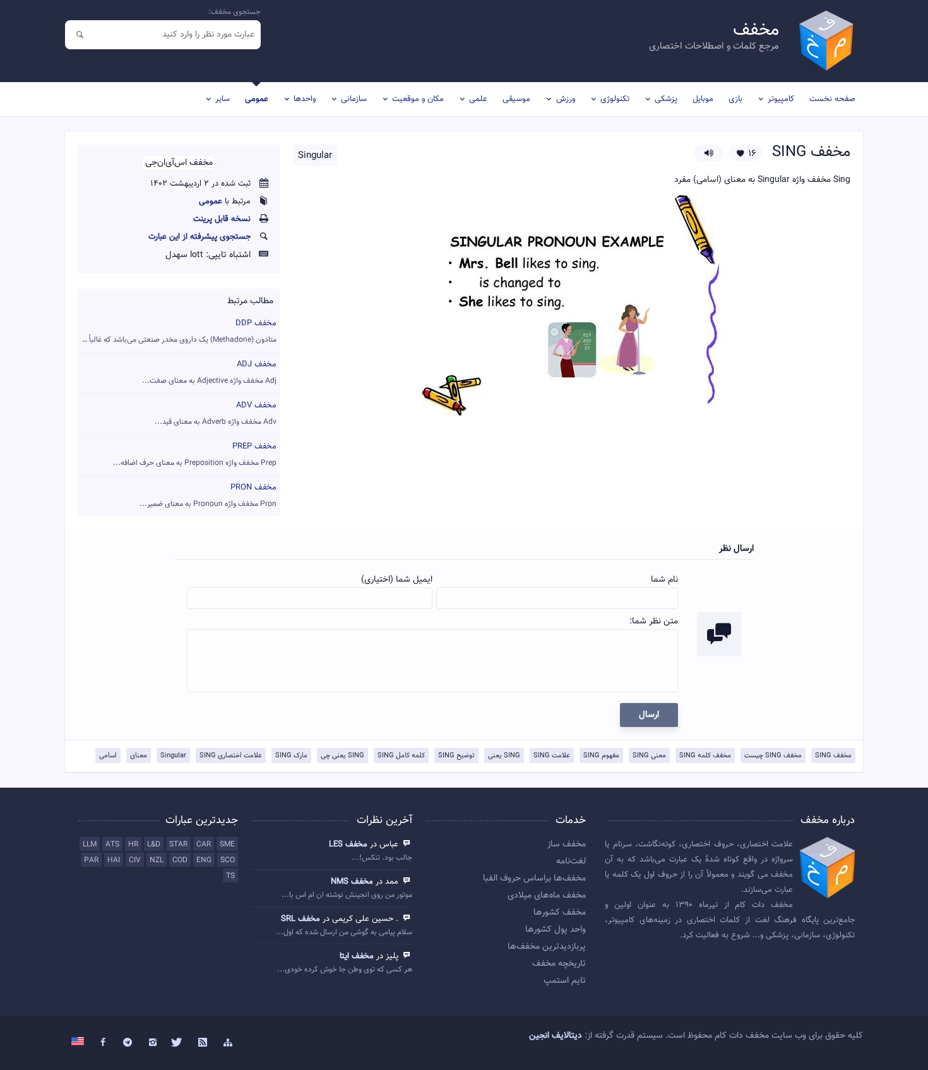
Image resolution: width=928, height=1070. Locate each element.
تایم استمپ (565, 981)
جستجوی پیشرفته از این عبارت (199, 237)
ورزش (565, 99)
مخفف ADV (216, 413)
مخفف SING (833, 755)
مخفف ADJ (209, 372)
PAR (91, 860)
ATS (112, 844)
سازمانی (354, 99)
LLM (90, 844)
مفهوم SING (601, 755)
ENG (203, 860)
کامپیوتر (781, 99)
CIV (135, 860)
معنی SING (649, 755)
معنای (138, 755)
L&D (153, 844)
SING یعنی (504, 755)
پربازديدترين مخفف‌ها (547, 947)
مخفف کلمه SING (705, 755)
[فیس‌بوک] (103, 1042)
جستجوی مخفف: (234, 12)
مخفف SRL (300, 919)
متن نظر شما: (653, 621)
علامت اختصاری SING (230, 755)
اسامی (108, 755)
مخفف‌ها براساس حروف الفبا (534, 879)
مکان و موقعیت (418, 99)
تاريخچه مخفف (559, 964)
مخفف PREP (195, 454)
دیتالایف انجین (555, 1036)
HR (133, 844)
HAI (113, 860)
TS (230, 876)
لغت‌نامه (571, 862)
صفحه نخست (832, 99)
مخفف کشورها (559, 913)
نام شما (664, 580)
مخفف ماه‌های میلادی (547, 896)
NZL (157, 860)
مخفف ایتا (357, 956)
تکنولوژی (614, 99)
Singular (173, 755)
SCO (227, 860)
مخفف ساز (566, 844)
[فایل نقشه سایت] (228, 1042)
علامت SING (551, 755)
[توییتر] (178, 1042)
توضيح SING (456, 755)
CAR (203, 844)
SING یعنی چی (342, 755)
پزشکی (666, 99)
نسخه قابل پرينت (222, 219)
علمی (478, 99)
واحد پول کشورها (555, 930)
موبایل (703, 99)
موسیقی (516, 99)
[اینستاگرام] (152, 1042)
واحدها (305, 99)
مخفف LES (348, 844)
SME (227, 844)
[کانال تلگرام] (128, 1042)
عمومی (256, 99)
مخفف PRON (208, 495)
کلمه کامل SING (401, 755)
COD (179, 860)
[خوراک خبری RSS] (202, 1042)
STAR (178, 844)
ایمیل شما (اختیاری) (396, 580)
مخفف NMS (352, 881)
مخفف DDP (177, 331)
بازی (735, 99)
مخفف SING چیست (773, 755)
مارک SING (291, 755)
